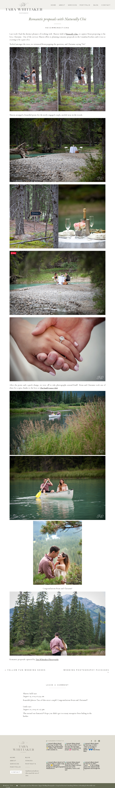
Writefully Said (91, 785)
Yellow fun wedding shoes (26, 670)
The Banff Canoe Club (49, 388)
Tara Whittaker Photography (47, 659)
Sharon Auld (28, 693)
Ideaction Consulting (67, 785)
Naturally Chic (72, 34)
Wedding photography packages (86, 670)
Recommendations (57, 28)
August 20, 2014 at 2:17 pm (33, 709)
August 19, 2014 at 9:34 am (33, 696)
